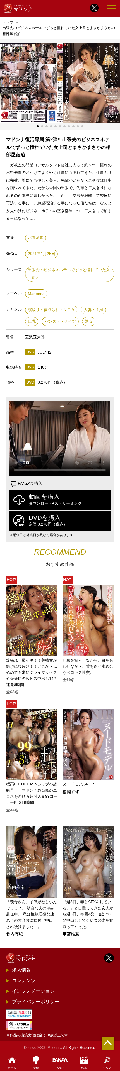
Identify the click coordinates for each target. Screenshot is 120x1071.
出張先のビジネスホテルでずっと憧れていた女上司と (69, 274)
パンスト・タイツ (60, 321)
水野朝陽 (36, 238)
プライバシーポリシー (35, 1001)
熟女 (89, 321)
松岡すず (71, 792)
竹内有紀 (14, 934)
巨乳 (32, 321)
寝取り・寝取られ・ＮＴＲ (51, 310)
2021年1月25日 (41, 254)
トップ (8, 22)
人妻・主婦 (93, 310)
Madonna (36, 294)
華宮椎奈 (71, 934)
